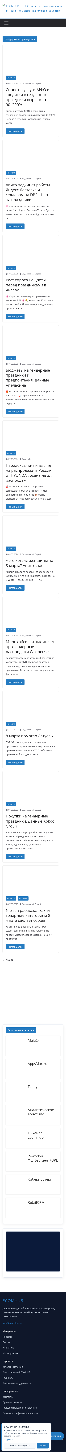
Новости (11, 78)
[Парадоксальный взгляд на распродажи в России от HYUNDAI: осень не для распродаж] (30, 437)
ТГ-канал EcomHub (36, 1134)
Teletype (34, 1086)
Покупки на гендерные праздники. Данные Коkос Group (30, 820)
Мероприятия (10, 1353)
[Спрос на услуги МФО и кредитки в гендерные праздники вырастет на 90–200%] (30, 62)
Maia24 (34, 1040)
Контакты (8, 1396)
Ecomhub (26, 459)
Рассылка (23, 898)
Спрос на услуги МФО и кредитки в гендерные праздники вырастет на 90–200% (28, 97)
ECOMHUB (13, 1300)
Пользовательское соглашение (20, 1407)
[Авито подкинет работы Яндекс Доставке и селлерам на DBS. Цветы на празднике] (30, 157)
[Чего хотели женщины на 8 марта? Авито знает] (30, 532)
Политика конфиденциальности (20, 1413)
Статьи (6, 1342)
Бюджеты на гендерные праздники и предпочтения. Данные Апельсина (28, 377)
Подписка (8, 1377)
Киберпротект (39, 1179)
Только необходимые (20, 1445)
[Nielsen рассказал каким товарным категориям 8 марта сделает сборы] (30, 882)
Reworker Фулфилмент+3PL (43, 1158)
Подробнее (9, 1439)
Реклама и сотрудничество (17, 1383)
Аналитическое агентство (41, 1111)
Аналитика (8, 1347)
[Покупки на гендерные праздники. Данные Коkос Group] (30, 788)
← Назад (8, 959)
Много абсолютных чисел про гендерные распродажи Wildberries (30, 646)
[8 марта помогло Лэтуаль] (30, 708)
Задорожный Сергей (31, 83)
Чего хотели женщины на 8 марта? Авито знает (29, 563)
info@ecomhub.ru (12, 1323)
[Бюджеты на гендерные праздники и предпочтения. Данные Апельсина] (30, 342)
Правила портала (12, 1402)
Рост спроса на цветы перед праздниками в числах (26, 284)
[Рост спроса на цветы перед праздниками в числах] (30, 252)
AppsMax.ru (37, 1063)
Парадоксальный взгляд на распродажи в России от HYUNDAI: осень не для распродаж (30, 473)
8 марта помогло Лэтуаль (29, 735)
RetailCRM (36, 1202)
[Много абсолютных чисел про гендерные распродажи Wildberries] (30, 614)
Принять (43, 1445)
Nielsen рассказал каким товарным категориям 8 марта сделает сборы (28, 915)
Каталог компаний (13, 1366)
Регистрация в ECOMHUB (16, 1372)
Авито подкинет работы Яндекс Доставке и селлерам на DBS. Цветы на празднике (28, 192)
